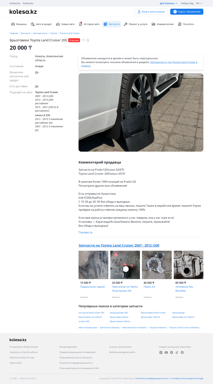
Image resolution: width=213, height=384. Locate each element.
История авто (92, 24)
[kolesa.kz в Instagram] (161, 352)
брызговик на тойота (183, 316)
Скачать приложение (120, 346)
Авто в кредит (44, 24)
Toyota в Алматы (158, 327)
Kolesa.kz (15, 3)
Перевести (85, 232)
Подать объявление (189, 11)
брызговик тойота (150, 316)
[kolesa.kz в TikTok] (177, 352)
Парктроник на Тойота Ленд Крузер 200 (125, 288)
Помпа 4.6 (149, 286)
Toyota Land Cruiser (70, 33)
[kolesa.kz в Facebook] (182, 352)
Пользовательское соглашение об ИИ (79, 368)
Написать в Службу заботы (24, 352)
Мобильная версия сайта (122, 352)
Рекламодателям (68, 346)
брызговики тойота (120, 321)
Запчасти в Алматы (110, 327)
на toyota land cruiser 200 (91, 312)
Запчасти (26, 33)
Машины (21, 24)
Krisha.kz (28, 3)
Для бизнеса (167, 3)
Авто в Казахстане (88, 327)
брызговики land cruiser (153, 312)
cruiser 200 (84, 321)
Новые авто (68, 24)
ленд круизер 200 (119, 312)
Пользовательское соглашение (75, 357)
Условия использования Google (187, 378)
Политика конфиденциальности (76, 362)
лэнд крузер (178, 312)
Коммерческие (165, 24)
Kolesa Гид (187, 3)
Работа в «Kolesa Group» (22, 357)
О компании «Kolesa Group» (24, 346)
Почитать (188, 24)
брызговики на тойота (90, 316)
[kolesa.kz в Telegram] (172, 352)
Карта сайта (16, 362)
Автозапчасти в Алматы (134, 327)
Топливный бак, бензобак (184, 288)
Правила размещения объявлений (77, 352)
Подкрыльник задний (92, 286)
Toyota (53, 33)
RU (197, 3)
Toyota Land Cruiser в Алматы (184, 327)
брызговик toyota (119, 316)
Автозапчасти (40, 33)
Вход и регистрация (153, 11)
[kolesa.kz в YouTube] (166, 352)
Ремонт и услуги (138, 24)
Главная (14, 33)
